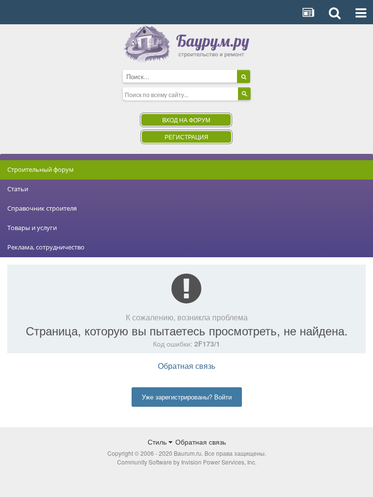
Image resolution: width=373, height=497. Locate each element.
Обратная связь (186, 365)
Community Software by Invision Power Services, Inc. (186, 462)
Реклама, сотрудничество (46, 247)
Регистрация (186, 137)
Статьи (17, 188)
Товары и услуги (32, 227)
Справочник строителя (42, 208)
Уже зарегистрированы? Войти (187, 396)
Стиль (158, 442)
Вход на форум (186, 120)
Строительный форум (40, 169)
